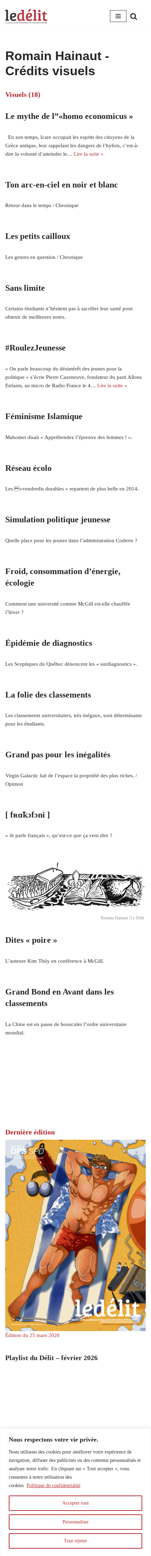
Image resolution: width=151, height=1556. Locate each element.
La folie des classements (48, 694)
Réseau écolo (28, 468)
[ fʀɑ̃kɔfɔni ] (27, 814)
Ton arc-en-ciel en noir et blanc (61, 184)
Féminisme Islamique (44, 416)
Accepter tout (75, 1503)
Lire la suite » (89, 154)
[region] (75, 1492)
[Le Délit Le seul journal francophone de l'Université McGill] (26, 16)
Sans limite (25, 287)
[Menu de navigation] (118, 16)
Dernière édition (30, 1132)
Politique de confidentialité (53, 1485)
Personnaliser (76, 1522)
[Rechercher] (133, 16)
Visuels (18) (22, 94)
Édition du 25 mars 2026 (32, 1335)
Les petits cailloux (37, 236)
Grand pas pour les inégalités (57, 754)
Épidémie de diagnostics (48, 643)
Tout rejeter (75, 1540)
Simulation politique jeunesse (58, 519)
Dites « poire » (31, 940)
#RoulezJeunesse (35, 347)
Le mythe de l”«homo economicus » (69, 116)
